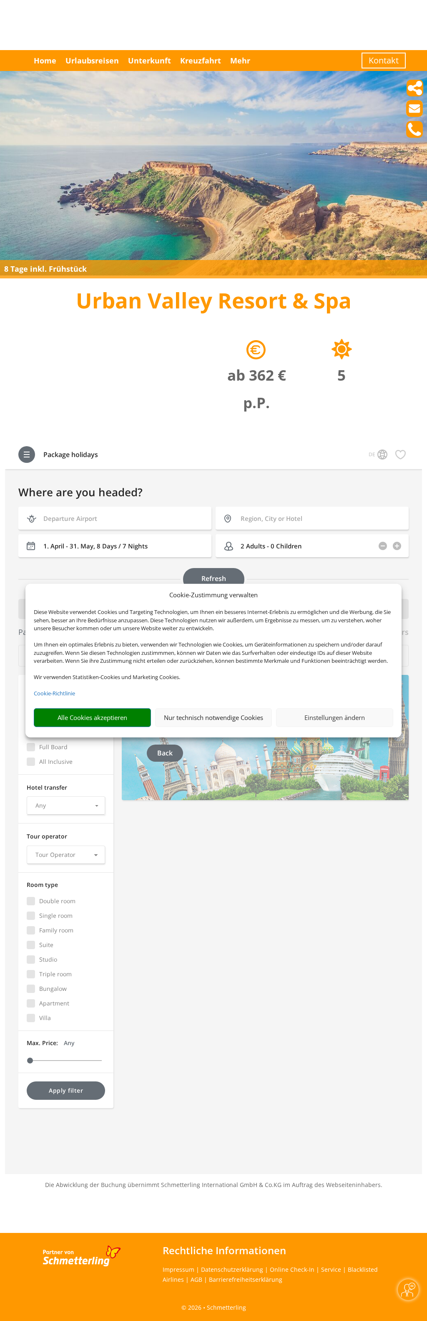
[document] (213, 302)
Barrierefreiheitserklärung (245, 1279)
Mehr (240, 61)
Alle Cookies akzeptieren (92, 717)
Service (331, 1269)
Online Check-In (292, 1269)
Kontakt (384, 60)
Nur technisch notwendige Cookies (213, 717)
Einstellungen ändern (334, 717)
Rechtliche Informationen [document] (224, 1250)
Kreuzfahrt (200, 61)
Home (45, 61)
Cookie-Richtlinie (54, 693)
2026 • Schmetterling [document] (216, 1307)
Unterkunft (149, 61)
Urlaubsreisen (92, 61)
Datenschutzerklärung (232, 1269)
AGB (196, 1279)
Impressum (178, 1269)
